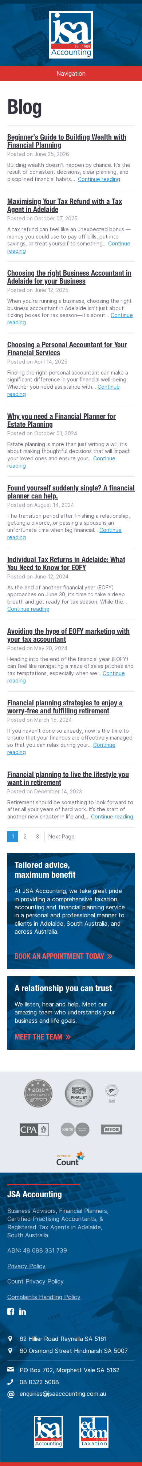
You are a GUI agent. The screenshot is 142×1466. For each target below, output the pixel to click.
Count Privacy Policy (35, 1281)
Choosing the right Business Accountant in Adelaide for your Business (69, 277)
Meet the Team (39, 1037)
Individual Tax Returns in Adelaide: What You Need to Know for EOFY (66, 563)
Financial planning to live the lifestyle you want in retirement (68, 778)
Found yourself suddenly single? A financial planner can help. (71, 492)
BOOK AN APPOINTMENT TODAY (59, 956)
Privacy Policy (26, 1266)
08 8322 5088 (39, 1382)
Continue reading (99, 179)
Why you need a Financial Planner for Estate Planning (61, 420)
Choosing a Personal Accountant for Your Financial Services (67, 348)
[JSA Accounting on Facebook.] (10, 1311)
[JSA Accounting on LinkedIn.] (22, 1311)
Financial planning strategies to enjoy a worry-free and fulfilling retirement (65, 706)
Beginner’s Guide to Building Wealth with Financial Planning (66, 141)
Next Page (61, 836)
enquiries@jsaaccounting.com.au (63, 1393)
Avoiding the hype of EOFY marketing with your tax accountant (68, 635)
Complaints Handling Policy (43, 1297)
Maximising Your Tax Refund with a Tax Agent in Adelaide (64, 205)
